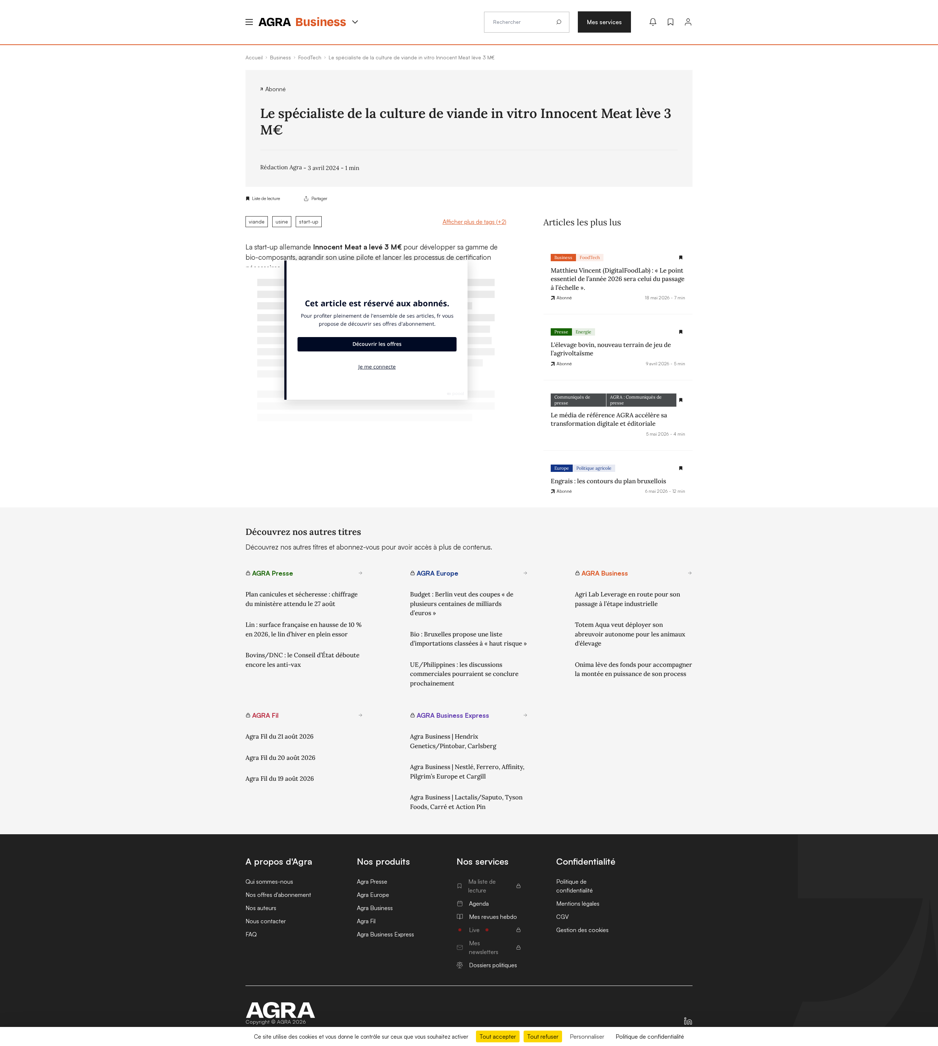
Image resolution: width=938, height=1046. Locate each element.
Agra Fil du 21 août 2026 (279, 736)
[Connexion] (688, 22)
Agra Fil (366, 921)
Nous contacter (265, 921)
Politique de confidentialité (574, 886)
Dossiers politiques (493, 965)
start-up (308, 221)
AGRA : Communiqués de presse (636, 400)
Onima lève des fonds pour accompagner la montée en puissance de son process (633, 669)
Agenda (479, 903)
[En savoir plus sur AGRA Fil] (360, 715)
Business (563, 257)
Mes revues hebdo (493, 916)
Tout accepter (498, 1036)
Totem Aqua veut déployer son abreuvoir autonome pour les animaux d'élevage (630, 634)
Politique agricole (594, 468)
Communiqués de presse (572, 400)
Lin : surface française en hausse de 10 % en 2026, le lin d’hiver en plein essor (303, 629)
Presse (561, 332)
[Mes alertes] (653, 22)
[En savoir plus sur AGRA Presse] (360, 573)
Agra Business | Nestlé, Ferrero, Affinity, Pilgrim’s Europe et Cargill (467, 771)
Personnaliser (587, 1036)
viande (257, 221)
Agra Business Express (385, 934)
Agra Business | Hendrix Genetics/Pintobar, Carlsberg (453, 741)
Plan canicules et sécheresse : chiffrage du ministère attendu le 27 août (301, 599)
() (474, 221)
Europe (561, 468)
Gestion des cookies (582, 930)
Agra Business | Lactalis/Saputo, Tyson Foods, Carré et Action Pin (466, 802)
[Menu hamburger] (249, 22)
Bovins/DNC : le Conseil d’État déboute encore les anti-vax (302, 660)
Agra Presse (372, 881)
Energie (583, 332)
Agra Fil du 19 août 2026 (279, 779)
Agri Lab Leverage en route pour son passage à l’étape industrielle (627, 599)
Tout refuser (542, 1036)
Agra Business (375, 908)
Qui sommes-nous (269, 881)
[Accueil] (280, 1010)
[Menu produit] (355, 22)
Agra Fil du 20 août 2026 (280, 758)
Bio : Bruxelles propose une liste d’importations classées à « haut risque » (468, 639)
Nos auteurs (260, 908)
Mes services (604, 22)
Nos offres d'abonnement (278, 894)
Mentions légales (577, 903)
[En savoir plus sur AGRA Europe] (525, 573)
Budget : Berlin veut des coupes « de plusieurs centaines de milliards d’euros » (461, 603)
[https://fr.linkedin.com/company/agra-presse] (688, 1021)
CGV (562, 916)
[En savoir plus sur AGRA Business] (690, 573)
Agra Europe (373, 894)
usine (282, 221)
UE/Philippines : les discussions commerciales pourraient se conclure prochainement (464, 674)
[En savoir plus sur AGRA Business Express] (525, 715)
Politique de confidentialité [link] (650, 1036)
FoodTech (590, 257)
